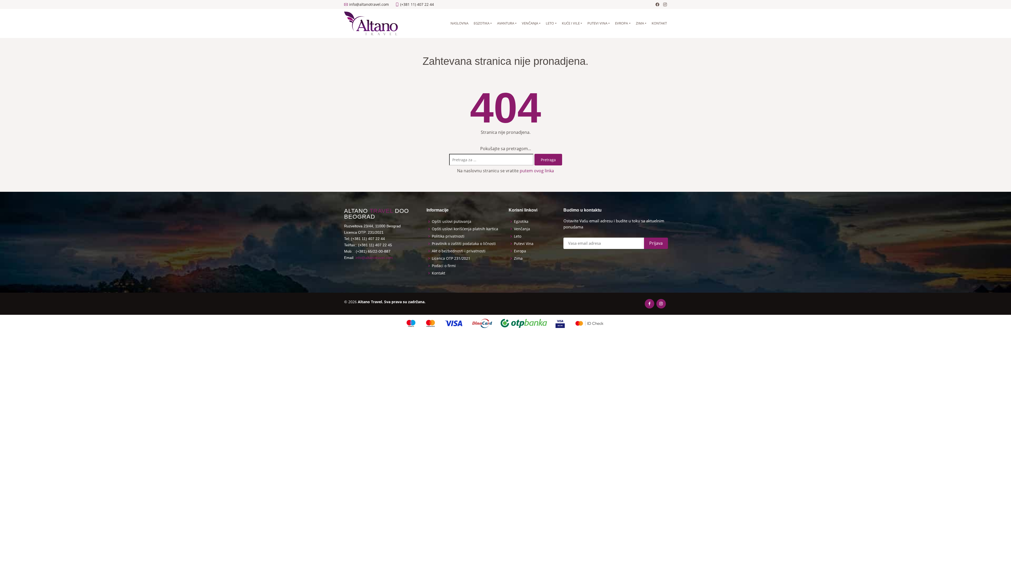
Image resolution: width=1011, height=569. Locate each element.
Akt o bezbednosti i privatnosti (458, 251)
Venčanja (530, 23)
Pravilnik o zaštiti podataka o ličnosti (464, 244)
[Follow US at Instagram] (665, 4)
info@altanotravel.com (374, 258)
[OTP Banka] (524, 323)
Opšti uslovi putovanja (451, 221)
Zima (640, 23)
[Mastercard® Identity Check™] (589, 323)
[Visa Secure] (560, 323)
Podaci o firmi (444, 266)
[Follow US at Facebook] (657, 4)
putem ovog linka (537, 171)
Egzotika (481, 23)
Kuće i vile (571, 23)
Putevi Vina (523, 244)
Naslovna (459, 23)
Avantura (505, 23)
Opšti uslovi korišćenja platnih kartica (465, 229)
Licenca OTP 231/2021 (451, 258)
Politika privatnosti (448, 236)
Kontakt (659, 23)
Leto (550, 23)
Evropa (621, 23)
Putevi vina (597, 23)
